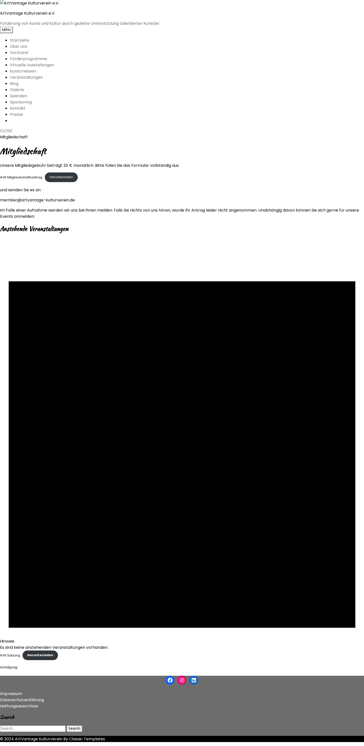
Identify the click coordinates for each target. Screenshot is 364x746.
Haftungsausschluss (19, 706)
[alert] (182, 444)
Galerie (17, 90)
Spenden (18, 96)
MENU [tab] (6, 29)
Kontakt (18, 108)
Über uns (18, 46)
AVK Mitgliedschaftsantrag (21, 177)
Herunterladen (61, 177)
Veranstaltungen (26, 77)
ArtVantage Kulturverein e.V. (27, 13)
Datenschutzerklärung (22, 700)
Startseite (19, 40)
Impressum (11, 694)
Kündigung (8, 667)
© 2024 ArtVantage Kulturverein (31, 739)
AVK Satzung (10, 655)
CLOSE (6, 131)
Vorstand (19, 52)
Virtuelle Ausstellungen (32, 65)
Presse (16, 114)
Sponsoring (21, 102)
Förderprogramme (28, 59)
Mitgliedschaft (14, 137)
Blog (14, 83)
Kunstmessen (23, 71)
